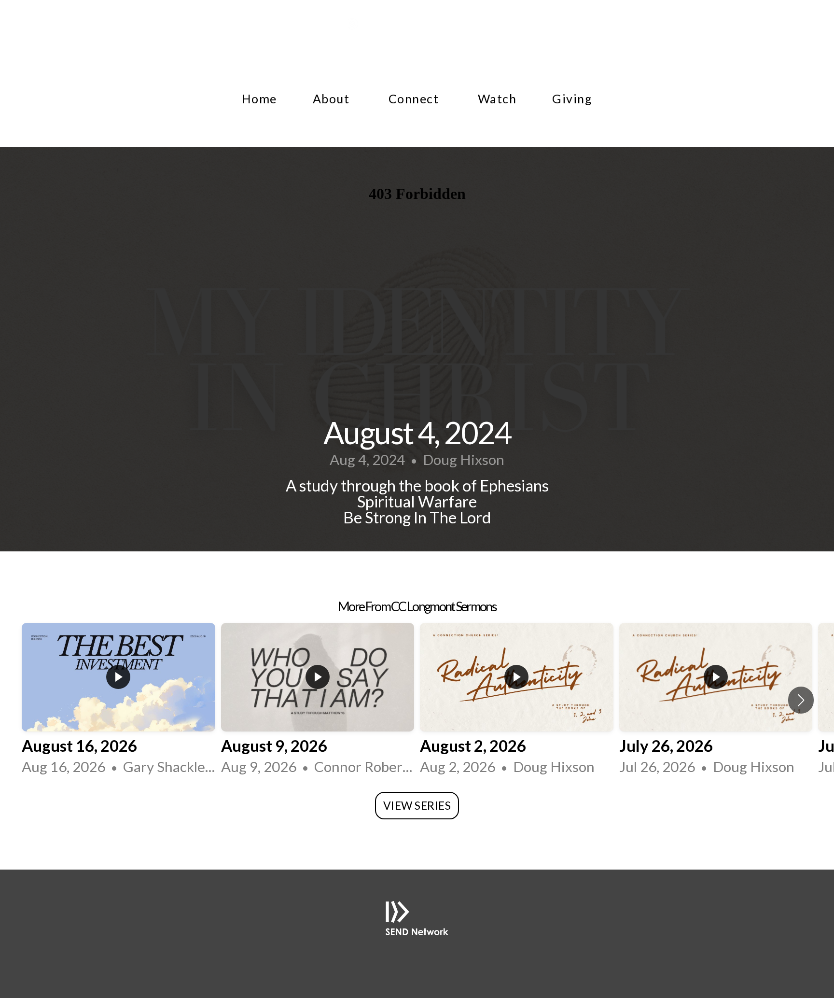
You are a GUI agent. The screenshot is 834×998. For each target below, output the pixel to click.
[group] (118, 700)
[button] (800, 700)
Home (259, 98)
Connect (415, 98)
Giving (572, 98)
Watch (497, 98)
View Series (417, 805)
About (333, 98)
